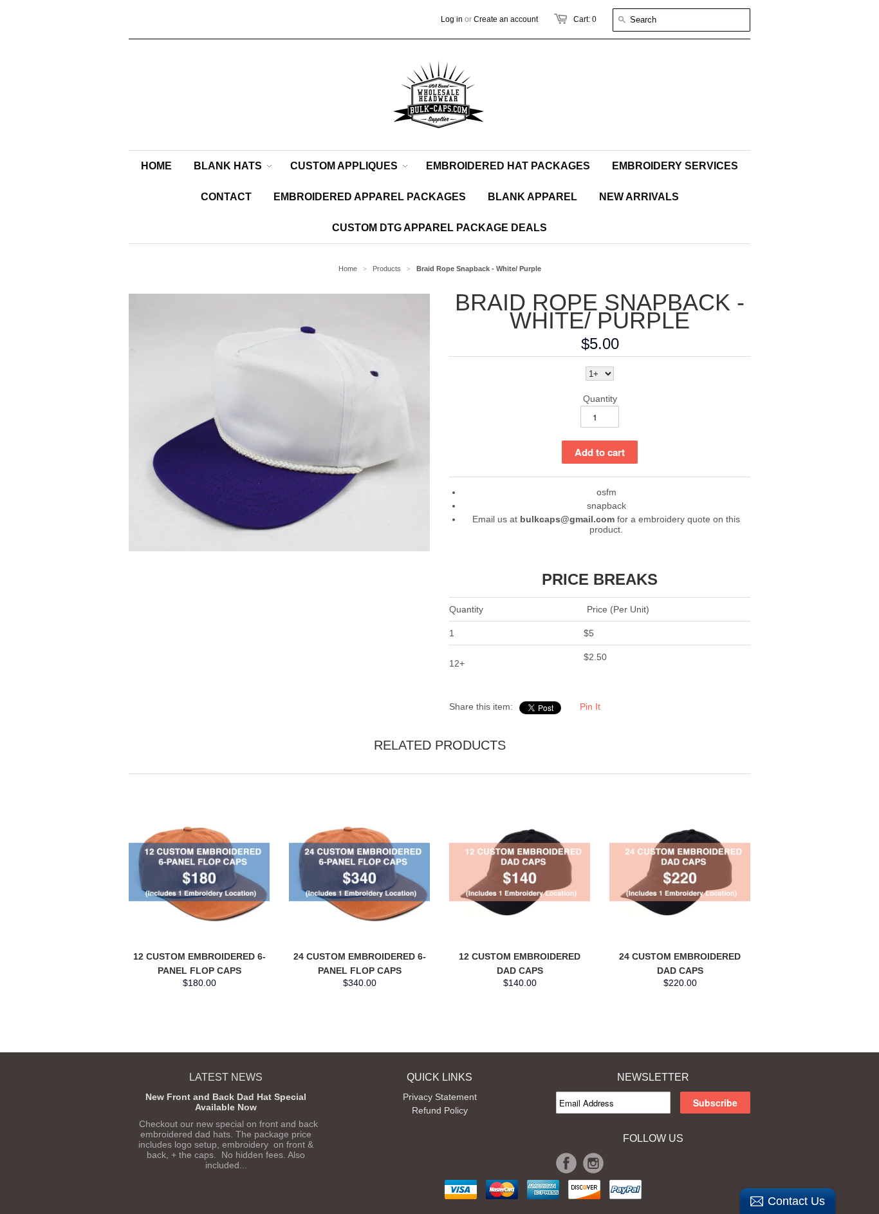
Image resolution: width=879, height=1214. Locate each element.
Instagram (593, 1163)
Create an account (506, 19)
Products (387, 268)
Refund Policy (440, 1110)
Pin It (590, 706)
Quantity (600, 399)
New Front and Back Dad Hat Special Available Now (225, 1102)
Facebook (566, 1163)
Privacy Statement (440, 1097)
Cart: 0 (585, 19)
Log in (452, 19)
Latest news (226, 1077)
